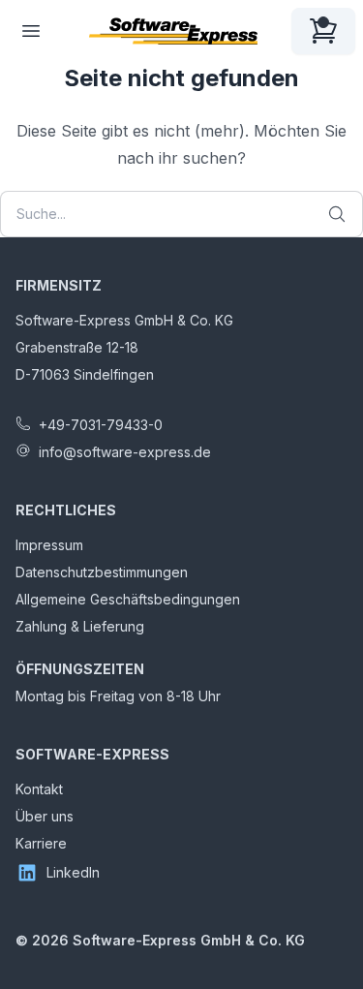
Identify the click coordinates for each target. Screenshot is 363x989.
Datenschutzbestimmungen (101, 572)
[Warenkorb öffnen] (323, 31)
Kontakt (39, 789)
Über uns (44, 816)
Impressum (49, 545)
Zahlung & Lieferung (79, 626)
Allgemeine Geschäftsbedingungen (127, 599)
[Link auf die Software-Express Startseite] (173, 31)
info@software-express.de (125, 452)
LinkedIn (73, 872)
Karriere (41, 843)
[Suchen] (337, 214)
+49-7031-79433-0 (101, 425)
